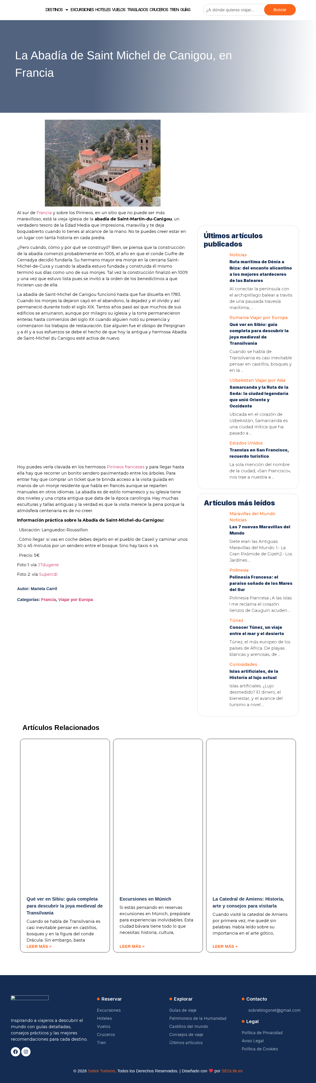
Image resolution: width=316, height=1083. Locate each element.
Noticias (238, 254)
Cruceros (158, 10)
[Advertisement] (248, 149)
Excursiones (82, 10)
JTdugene (48, 564)
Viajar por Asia (270, 380)
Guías (185, 10)
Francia (44, 212)
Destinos (54, 10)
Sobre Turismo (101, 1071)
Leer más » (39, 946)
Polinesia (239, 570)
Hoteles (102, 10)
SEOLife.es (232, 1071)
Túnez (236, 620)
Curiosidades (243, 664)
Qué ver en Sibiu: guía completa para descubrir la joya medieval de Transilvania (259, 334)
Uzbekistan (241, 380)
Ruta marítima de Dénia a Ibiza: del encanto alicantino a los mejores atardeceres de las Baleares (260, 271)
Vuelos (118, 10)
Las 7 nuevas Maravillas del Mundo (259, 529)
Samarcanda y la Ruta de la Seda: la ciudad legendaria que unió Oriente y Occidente (258, 396)
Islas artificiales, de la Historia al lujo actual (253, 674)
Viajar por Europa (75, 599)
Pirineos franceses (126, 467)
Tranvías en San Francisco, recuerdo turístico (259, 453)
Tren (174, 10)
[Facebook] (15, 1051)
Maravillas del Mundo (252, 513)
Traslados (137, 10)
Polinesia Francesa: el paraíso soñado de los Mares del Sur (260, 583)
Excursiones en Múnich (145, 898)
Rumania (239, 317)
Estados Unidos (246, 443)
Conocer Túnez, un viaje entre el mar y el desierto (256, 630)
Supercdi (48, 574)
